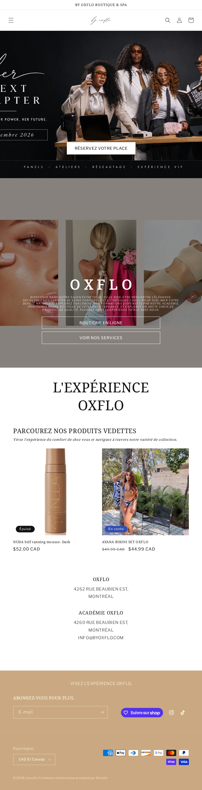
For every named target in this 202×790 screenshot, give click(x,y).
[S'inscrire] (102, 712)
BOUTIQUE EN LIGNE (101, 323)
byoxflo (32, 778)
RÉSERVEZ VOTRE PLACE (101, 148)
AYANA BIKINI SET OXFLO (125, 542)
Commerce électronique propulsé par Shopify (73, 778)
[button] (11, 20)
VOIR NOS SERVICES (101, 338)
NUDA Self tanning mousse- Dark (41, 542)
